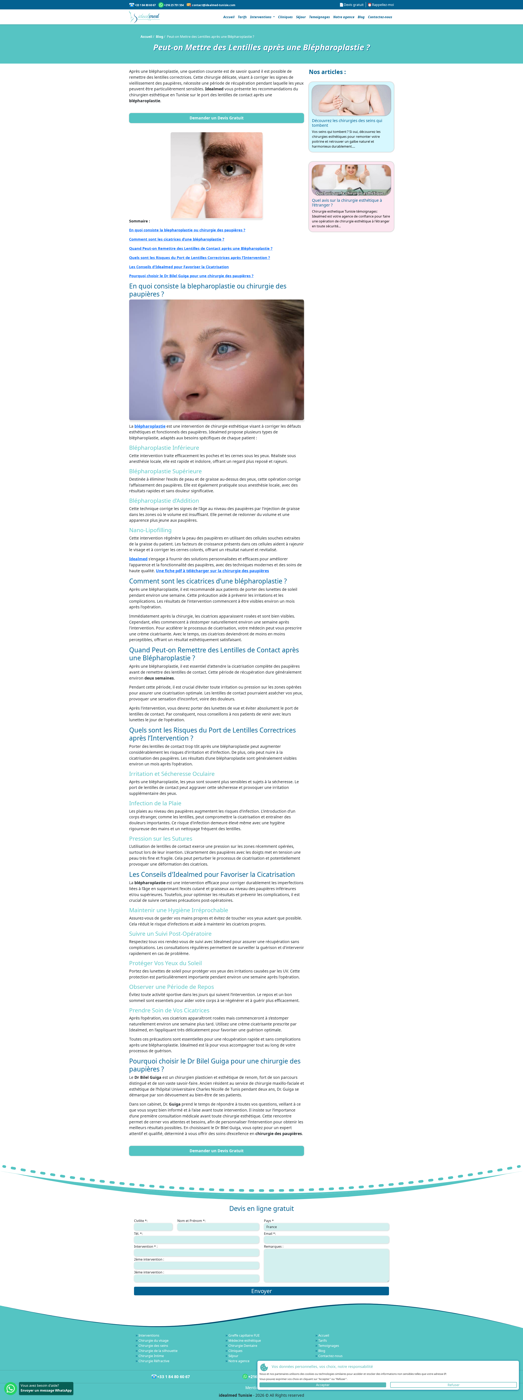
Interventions (149, 1335)
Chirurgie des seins (153, 1345)
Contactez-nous (380, 17)
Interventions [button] (261, 17)
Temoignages (319, 17)
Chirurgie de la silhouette (158, 1350)
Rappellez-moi (383, 4)
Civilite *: (141, 1220)
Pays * (269, 1220)
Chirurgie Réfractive (154, 1361)
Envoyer (261, 1291)
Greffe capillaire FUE (244, 1335)
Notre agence (343, 17)
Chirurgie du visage (154, 1340)
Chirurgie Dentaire (242, 1345)
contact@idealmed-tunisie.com (213, 5)
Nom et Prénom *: (191, 1220)
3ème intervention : (149, 1272)
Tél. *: (138, 1233)
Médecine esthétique (244, 1340)
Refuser (454, 1385)
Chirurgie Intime (151, 1356)
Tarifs (242, 17)
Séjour (301, 17)
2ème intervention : (149, 1259)
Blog (361, 17)
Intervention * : (146, 1246)
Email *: (270, 1233)
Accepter (323, 1385)
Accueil (229, 17)
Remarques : (273, 1246)
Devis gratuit (354, 4)
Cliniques (285, 17)
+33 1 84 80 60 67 (145, 5)
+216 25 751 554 (174, 5)
